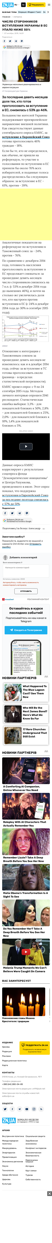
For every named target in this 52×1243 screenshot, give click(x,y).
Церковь (6, 1179)
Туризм (29, 1175)
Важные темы (9, 12)
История (30, 1166)
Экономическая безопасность (33, 1154)
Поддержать (38, 5)
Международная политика (10, 1142)
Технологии (8, 1170)
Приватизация (9, 1157)
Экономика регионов (12, 1161)
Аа (23, 5)
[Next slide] (47, 12)
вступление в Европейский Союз (26, 137)
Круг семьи (31, 1170)
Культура (6, 1184)
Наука (5, 1166)
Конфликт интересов (36, 1148)
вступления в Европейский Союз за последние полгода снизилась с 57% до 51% (25, 499)
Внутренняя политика (13, 1136)
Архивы (6, 1047)
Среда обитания (10, 1175)
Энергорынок (8, 1152)
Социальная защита (35, 1136)
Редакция (7, 1051)
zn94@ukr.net (38, 1088)
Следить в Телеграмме (28, 630)
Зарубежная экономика (32, 1142)
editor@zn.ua (8, 1096)
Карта (5, 1065)
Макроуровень (9, 1148)
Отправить (26, 591)
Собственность (33, 1179)
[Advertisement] (26, 214)
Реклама (6, 1056)
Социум (29, 1162)
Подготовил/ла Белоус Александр (21, 528)
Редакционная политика (14, 1060)
